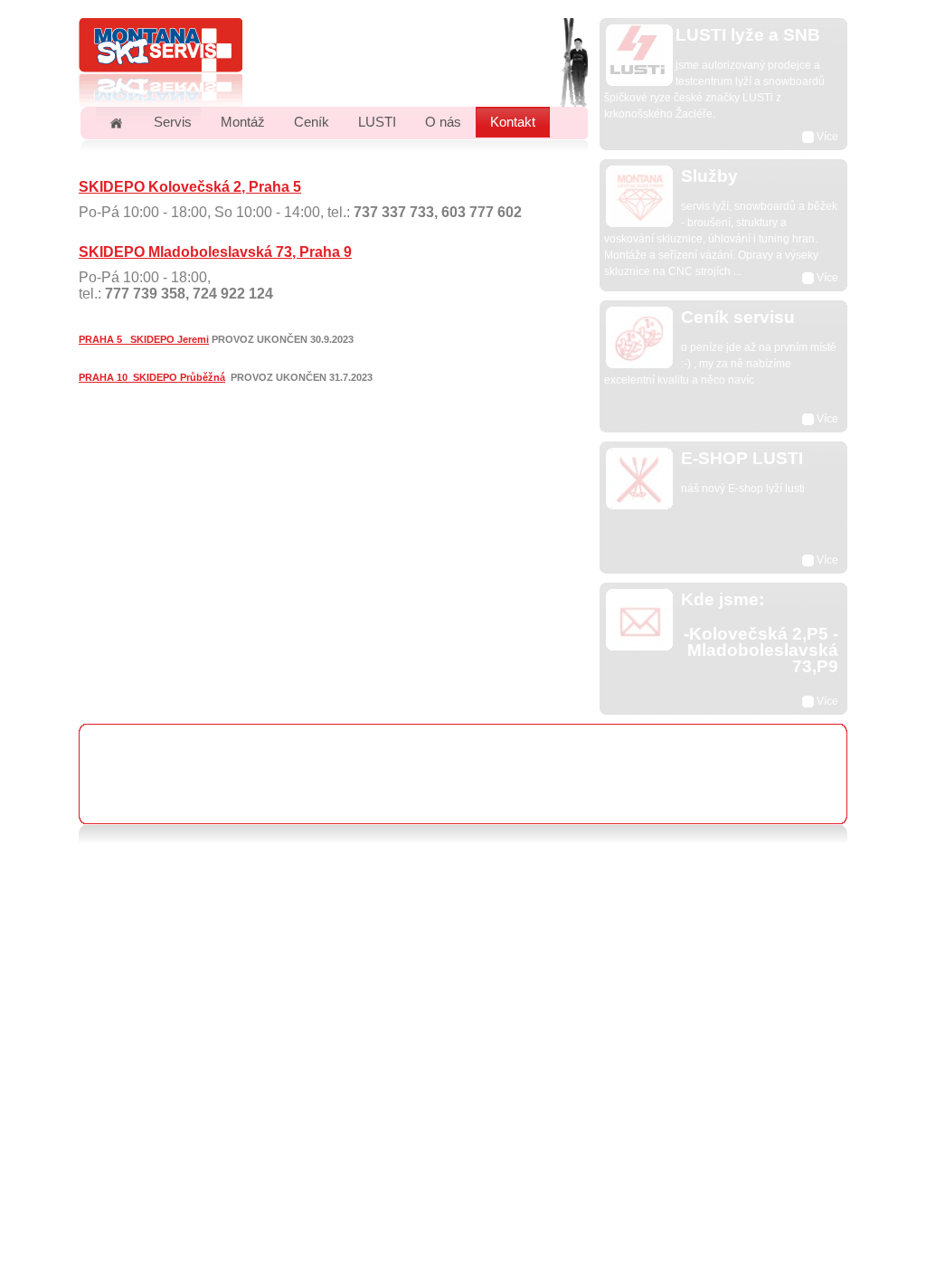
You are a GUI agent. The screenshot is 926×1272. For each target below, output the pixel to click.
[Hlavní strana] (115, 122)
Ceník (311, 122)
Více (826, 136)
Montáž (243, 122)
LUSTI (377, 122)
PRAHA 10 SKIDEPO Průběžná (152, 377)
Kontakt (512, 122)
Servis (173, 122)
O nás (443, 122)
